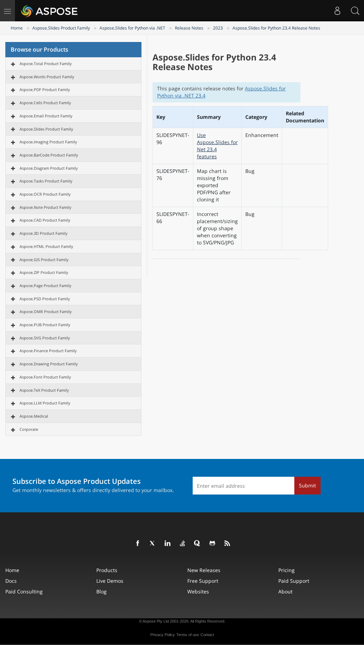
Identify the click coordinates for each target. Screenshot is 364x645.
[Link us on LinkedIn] (167, 543)
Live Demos (109, 580)
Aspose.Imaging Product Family (48, 141)
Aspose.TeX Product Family (44, 390)
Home (17, 28)
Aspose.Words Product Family (47, 76)
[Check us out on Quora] (197, 543)
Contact (207, 635)
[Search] (355, 10)
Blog (101, 591)
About (285, 591)
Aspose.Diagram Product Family (49, 168)
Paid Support (293, 580)
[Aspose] (49, 11)
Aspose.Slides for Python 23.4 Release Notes (276, 28)
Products (106, 570)
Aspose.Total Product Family (46, 63)
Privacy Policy (162, 635)
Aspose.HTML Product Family (46, 246)
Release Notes (189, 28)
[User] (337, 10)
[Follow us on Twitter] (152, 543)
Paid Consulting (24, 591)
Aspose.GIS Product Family (44, 259)
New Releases (203, 570)
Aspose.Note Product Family (45, 207)
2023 (218, 28)
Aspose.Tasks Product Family (46, 181)
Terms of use (187, 635)
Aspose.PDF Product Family (45, 89)
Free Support (202, 580)
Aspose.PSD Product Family (45, 298)
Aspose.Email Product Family (46, 115)
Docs (11, 580)
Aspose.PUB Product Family (45, 324)
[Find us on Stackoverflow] (182, 543)
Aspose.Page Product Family (45, 285)
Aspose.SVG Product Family (45, 337)
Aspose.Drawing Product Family (49, 363)
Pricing (286, 570)
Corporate (29, 429)
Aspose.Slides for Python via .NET (132, 28)
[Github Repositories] (212, 543)
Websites (198, 591)
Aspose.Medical (34, 416)
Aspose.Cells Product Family (45, 102)
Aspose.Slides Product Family (61, 28)
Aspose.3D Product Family (44, 233)
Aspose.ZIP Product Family (44, 272)
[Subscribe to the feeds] (227, 543)
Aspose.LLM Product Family (45, 403)
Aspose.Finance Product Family (48, 350)
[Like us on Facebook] (138, 543)
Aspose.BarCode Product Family (49, 155)
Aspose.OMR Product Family (46, 311)
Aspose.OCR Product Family (45, 194)
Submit (307, 485)
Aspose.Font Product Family (45, 377)
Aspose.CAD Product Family (45, 220)
